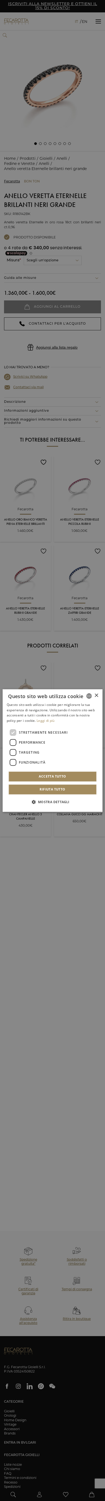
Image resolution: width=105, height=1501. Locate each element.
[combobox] (89, 696)
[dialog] (53, 750)
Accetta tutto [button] (52, 776)
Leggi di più (46, 720)
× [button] (96, 696)
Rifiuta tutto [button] (52, 789)
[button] (52, 802)
